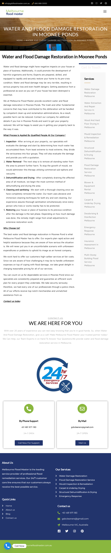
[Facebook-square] (59, 531)
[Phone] (7, 546)
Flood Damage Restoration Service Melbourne (91, 170)
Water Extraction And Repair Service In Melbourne (92, 108)
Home (20, 40)
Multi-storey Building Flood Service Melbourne (91, 260)
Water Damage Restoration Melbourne (91, 92)
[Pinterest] (82, 531)
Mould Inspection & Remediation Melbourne (92, 137)
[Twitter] (66, 531)
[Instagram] (74, 531)
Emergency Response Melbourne (89, 230)
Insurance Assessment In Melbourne (91, 244)
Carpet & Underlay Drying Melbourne (92, 203)
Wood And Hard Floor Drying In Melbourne (92, 123)
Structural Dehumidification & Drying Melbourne (92, 153)
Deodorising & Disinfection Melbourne (91, 217)
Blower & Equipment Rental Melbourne (89, 187)
